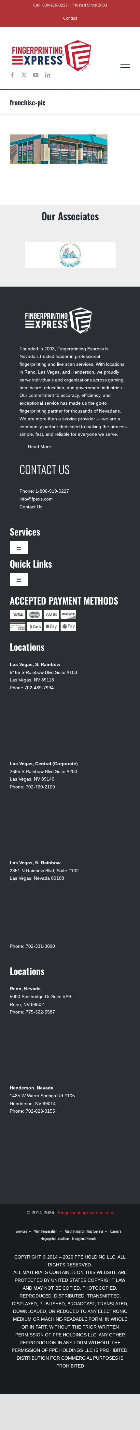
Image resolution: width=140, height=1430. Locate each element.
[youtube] (35, 75)
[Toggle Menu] (125, 67)
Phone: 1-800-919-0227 (44, 487)
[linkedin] (47, 75)
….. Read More (35, 442)
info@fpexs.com (36, 495)
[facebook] (12, 75)
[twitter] (24, 75)
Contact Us (31, 502)
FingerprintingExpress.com (85, 1208)
